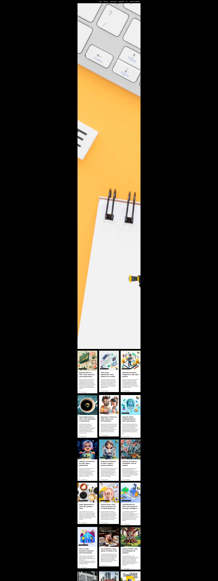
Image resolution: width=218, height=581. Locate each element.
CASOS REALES (113, 1)
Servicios (106, 1)
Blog (127, 1)
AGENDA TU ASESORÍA (135, 1)
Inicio (100, 1)
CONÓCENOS (121, 1)
